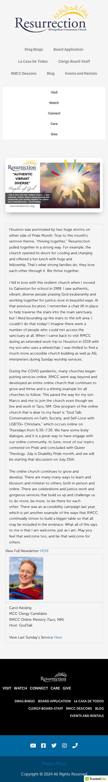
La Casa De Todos (33, 61)
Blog (51, 73)
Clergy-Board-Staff (74, 61)
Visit (54, 92)
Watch (54, 103)
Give (54, 134)
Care (54, 124)
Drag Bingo (34, 49)
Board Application (68, 49)
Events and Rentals (81, 73)
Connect (54, 113)
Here (58, 637)
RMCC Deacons (23, 73)
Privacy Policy (54, 763)
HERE (44, 551)
